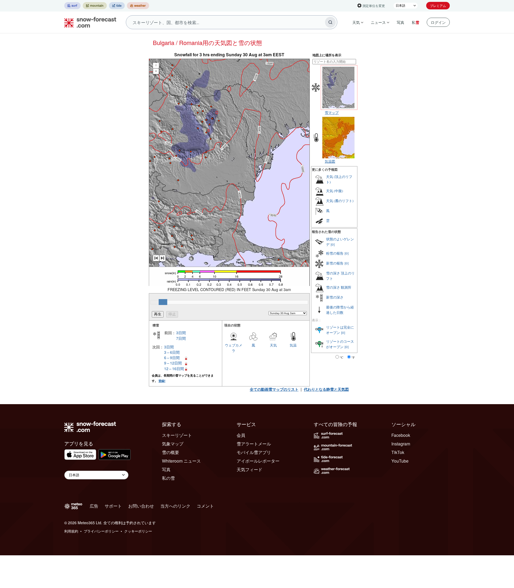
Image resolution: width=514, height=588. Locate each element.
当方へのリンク (175, 506)
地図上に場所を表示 (326, 55)
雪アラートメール (254, 444)
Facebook (400, 435)
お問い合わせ (141, 506)
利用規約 (71, 531)
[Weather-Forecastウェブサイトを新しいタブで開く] (138, 5)
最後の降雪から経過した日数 (340, 310)
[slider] (163, 302)
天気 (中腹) (334, 190)
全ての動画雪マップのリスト (274, 389)
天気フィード (249, 469)
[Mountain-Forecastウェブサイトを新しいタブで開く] (95, 5)
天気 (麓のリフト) (339, 200)
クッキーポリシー (138, 531)
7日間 (181, 338)
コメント (205, 506)
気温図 (330, 161)
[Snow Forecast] (88, 22)
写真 (400, 22)
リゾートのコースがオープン (340, 344)
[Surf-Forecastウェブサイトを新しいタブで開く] (72, 5)
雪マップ (332, 112)
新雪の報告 (334, 263)
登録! (161, 381)
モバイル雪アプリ (254, 452)
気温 (293, 345)
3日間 (181, 332)
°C (341, 357)
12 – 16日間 (174, 368)
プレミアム (438, 5)
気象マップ (172, 444)
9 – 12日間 (173, 363)
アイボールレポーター (258, 461)
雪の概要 (170, 452)
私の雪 (168, 478)
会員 (241, 435)
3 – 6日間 (172, 352)
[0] (333, 244)
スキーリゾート (177, 435)
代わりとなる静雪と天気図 (326, 389)
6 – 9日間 (172, 357)
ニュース (378, 22)
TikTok (397, 452)
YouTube (400, 461)
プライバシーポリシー (101, 531)
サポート (113, 506)
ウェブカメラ (233, 348)
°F (353, 357)
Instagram (400, 444)
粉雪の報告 (334, 253)
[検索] (330, 22)
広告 (94, 506)
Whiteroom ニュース (181, 461)
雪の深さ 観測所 (338, 287)
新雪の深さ (334, 297)
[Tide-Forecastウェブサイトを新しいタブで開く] (117, 5)
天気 (356, 22)
